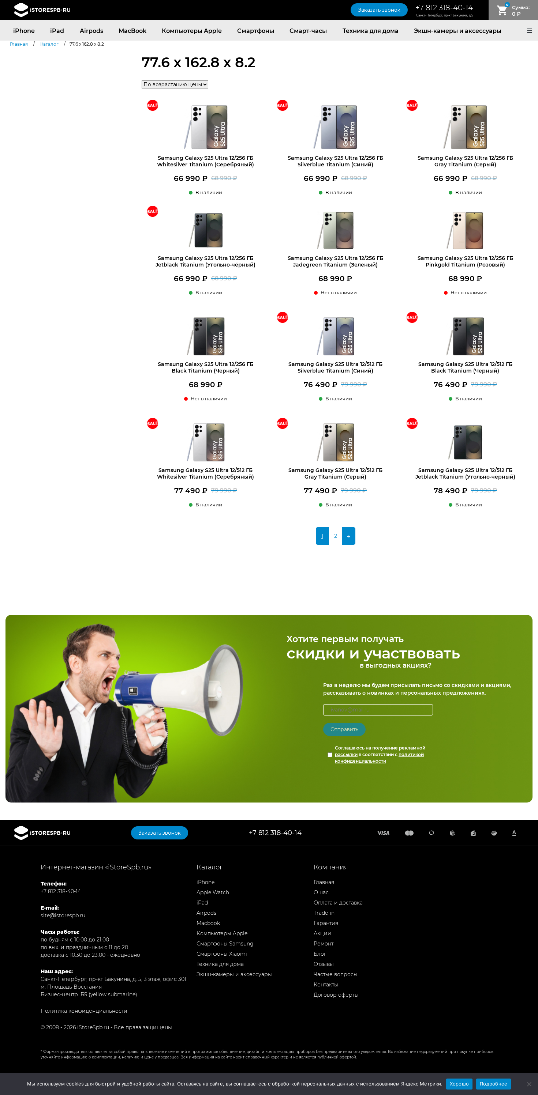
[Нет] (529, 1084)
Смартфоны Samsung (225, 943)
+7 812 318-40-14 (444, 7)
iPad (57, 30)
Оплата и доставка (338, 902)
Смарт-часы (308, 30)
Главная (324, 882)
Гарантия (326, 923)
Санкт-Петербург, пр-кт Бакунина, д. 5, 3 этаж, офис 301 (113, 979)
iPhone (24, 30)
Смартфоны (255, 30)
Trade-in (324, 913)
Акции (322, 933)
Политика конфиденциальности (84, 1011)
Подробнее (493, 1084)
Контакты (326, 984)
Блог (320, 954)
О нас (321, 892)
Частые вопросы (336, 974)
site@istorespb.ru (63, 915)
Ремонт (323, 943)
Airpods (91, 30)
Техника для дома (371, 30)
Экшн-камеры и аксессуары (457, 30)
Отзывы (324, 964)
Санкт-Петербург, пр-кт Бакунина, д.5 (444, 15)
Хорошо (459, 1084)
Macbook (208, 923)
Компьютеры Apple (192, 30)
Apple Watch (213, 892)
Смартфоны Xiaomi (222, 954)
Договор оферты (336, 995)
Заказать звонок (379, 10)
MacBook (132, 30)
